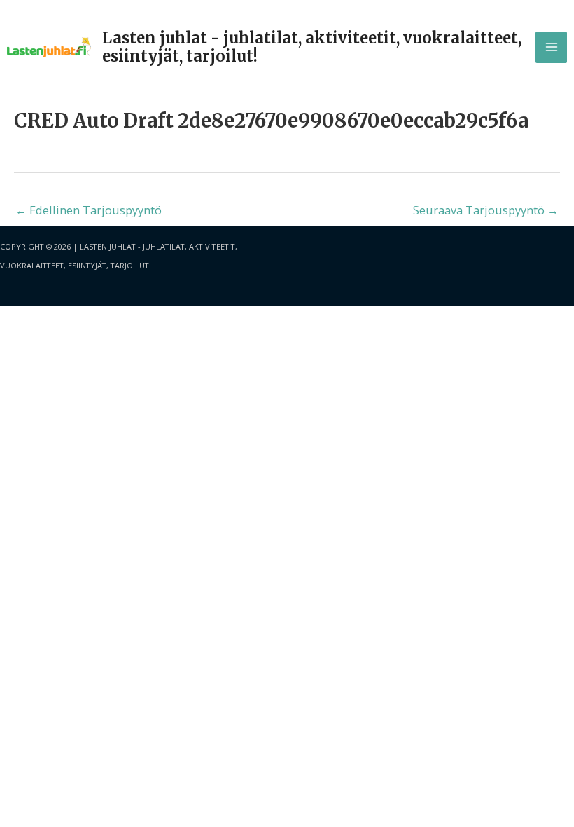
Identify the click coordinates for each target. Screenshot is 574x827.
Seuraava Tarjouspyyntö (486, 210)
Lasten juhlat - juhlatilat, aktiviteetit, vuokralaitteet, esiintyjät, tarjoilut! (312, 47)
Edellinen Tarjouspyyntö (88, 210)
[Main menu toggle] (551, 47)
